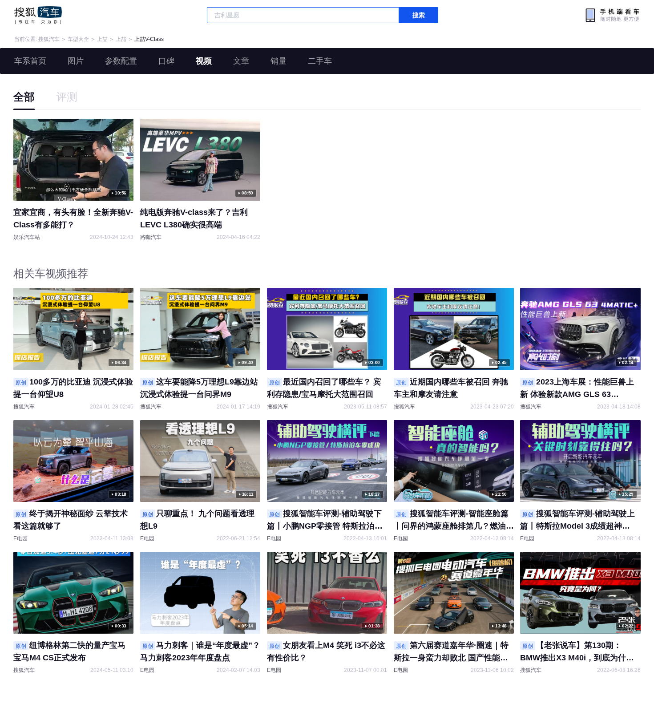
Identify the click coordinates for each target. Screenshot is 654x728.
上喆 (102, 39)
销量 (278, 61)
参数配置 (121, 61)
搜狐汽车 (38, 15)
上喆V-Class (149, 39)
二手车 (320, 61)
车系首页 (30, 61)
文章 (241, 61)
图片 (76, 61)
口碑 (166, 61)
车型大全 (78, 39)
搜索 (418, 15)
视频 (204, 61)
